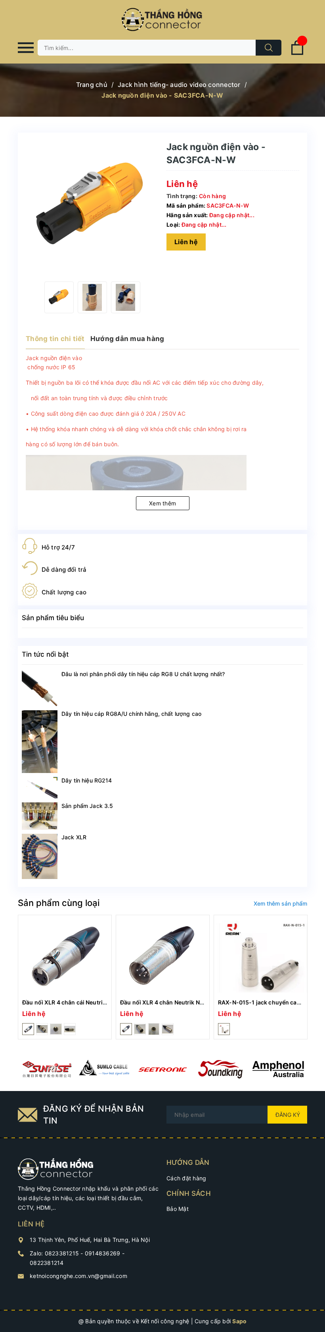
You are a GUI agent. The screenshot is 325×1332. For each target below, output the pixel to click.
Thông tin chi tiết (55, 339)
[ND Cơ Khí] (47, 1069)
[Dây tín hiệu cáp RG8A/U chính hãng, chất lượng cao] (39, 741)
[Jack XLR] (39, 856)
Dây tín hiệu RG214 (86, 780)
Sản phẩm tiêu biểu (53, 618)
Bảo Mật (177, 1208)
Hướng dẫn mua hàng (127, 339)
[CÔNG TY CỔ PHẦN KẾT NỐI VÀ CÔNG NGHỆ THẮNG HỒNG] (56, 1168)
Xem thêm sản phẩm (280, 903)
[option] (59, 297)
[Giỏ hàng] (297, 53)
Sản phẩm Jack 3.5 (87, 805)
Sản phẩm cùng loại (58, 903)
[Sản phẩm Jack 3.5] (39, 815)
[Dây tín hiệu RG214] (39, 787)
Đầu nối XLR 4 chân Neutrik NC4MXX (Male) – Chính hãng (198, 1002)
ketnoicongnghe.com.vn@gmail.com (78, 1275)
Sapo (239, 1321)
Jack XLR (73, 837)
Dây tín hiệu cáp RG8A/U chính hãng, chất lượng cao (131, 713)
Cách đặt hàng (186, 1178)
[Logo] (162, 20)
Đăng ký (287, 1114)
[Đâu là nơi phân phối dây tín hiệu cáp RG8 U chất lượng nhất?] (39, 688)
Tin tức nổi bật (45, 654)
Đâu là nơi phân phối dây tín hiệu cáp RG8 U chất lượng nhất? (143, 674)
